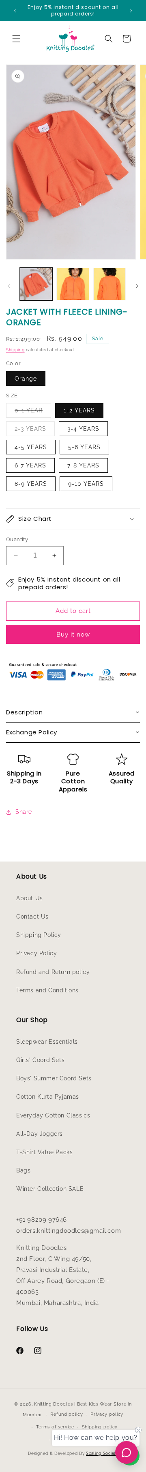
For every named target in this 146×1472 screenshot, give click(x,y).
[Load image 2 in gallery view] (72, 284)
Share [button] (23, 812)
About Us (29, 898)
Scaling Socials (102, 1453)
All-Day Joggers (39, 1133)
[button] (16, 39)
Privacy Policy (36, 953)
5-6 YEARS (84, 447)
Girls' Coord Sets (40, 1060)
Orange (26, 378)
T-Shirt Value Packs (44, 1152)
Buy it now (73, 634)
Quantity (17, 539)
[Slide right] (137, 286)
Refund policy (66, 1414)
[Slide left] (9, 286)
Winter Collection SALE (50, 1189)
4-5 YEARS (31, 447)
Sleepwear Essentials (47, 1041)
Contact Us (32, 916)
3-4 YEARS (83, 428)
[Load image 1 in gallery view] (36, 284)
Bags (23, 1170)
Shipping (15, 350)
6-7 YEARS (30, 465)
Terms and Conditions (47, 990)
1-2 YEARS (79, 410)
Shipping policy (100, 1427)
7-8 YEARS (83, 465)
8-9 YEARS (31, 483)
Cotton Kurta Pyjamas (47, 1096)
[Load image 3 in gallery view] (109, 284)
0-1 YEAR (33, 412)
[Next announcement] (131, 11)
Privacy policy (106, 1414)
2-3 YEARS (35, 430)
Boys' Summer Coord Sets (54, 1078)
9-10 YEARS (86, 483)
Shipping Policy (38, 935)
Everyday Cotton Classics (53, 1115)
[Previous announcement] (15, 11)
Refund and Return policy (53, 972)
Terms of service (55, 1427)
